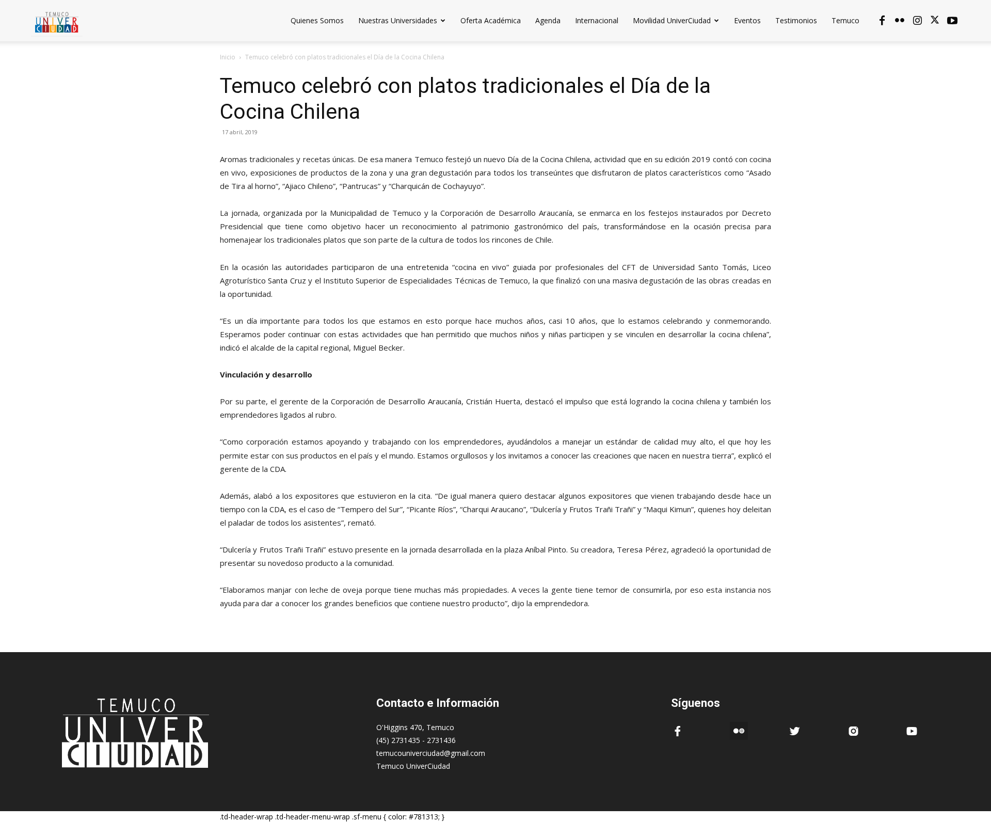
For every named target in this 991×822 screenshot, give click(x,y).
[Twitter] (934, 20)
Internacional (596, 20)
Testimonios (796, 20)
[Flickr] (899, 20)
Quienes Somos (317, 20)
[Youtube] (952, 20)
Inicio (227, 57)
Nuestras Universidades (397, 20)
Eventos (747, 20)
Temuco (845, 20)
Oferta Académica (490, 20)
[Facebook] (882, 20)
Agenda (548, 20)
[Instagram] (917, 20)
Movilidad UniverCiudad (672, 20)
